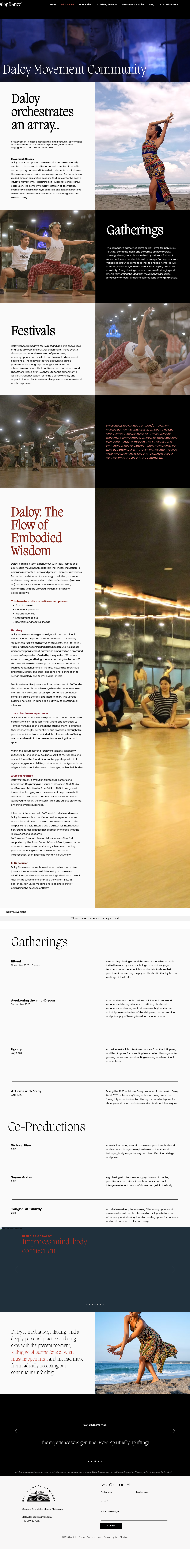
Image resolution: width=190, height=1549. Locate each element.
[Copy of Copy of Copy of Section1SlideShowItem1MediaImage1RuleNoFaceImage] (98, 1461)
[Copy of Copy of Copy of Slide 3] (100, 1304)
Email (103, 1501)
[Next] (173, 1270)
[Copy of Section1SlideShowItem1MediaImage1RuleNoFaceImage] (91, 1461)
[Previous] (17, 1270)
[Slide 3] (92, 1304)
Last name (142, 1492)
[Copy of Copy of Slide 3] (97, 1304)
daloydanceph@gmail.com (37, 1516)
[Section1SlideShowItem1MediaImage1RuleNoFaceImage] (88, 1461)
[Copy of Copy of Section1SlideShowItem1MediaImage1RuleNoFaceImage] (94, 1461)
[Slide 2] (89, 1304)
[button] (14, 912)
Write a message (110, 1511)
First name (106, 1492)
